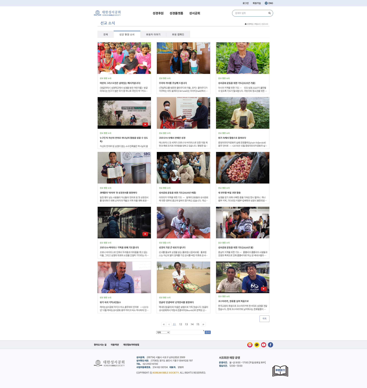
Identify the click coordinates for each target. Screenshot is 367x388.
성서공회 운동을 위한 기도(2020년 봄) (235, 247)
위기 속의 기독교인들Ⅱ (110, 302)
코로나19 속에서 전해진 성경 (172, 138)
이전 (169, 324)
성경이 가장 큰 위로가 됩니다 (172, 247)
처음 (163, 324)
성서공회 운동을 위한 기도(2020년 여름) (177, 192)
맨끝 (203, 324)
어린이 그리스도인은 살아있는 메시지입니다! (120, 83)
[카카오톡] (256, 344)
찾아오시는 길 (100, 344)
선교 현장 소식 (127, 34)
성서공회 (194, 13)
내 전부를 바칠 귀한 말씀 (229, 192)
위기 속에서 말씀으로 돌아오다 (232, 138)
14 (192, 324)
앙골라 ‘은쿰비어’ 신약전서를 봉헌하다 (176, 302)
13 (186, 324)
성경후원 (158, 13)
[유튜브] (263, 344)
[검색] (269, 13)
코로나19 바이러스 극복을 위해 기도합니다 (119, 247)
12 (180, 324)
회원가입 (257, 3)
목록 (264, 319)
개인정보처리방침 (131, 344)
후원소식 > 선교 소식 (261, 24)
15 (197, 324)
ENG (271, 3)
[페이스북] (270, 344)
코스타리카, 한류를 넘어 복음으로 (233, 301)
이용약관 (115, 344)
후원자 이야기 (153, 34)
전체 (105, 34)
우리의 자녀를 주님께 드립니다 (173, 83)
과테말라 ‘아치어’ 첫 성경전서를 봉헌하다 (118, 192)
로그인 (246, 3)
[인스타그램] (249, 344)
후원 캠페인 (178, 34)
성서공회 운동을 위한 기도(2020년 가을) (236, 83)
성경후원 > (250, 24)
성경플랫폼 (176, 13)
